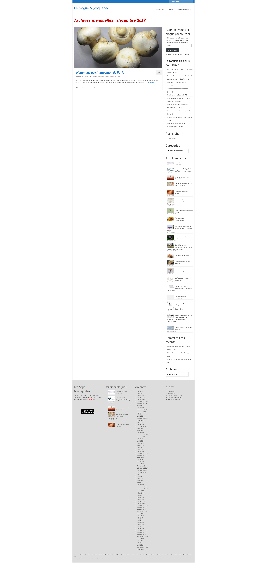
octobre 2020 (141, 437)
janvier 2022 (141, 424)
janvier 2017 (141, 485)
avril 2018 (140, 462)
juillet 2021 (140, 428)
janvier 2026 (141, 399)
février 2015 (141, 526)
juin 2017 (140, 474)
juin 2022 (140, 422)
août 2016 (140, 491)
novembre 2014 (142, 532)
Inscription (171, 391)
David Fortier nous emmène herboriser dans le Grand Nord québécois (179, 247)
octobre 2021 (141, 426)
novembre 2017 (142, 470)
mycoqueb (170, 346)
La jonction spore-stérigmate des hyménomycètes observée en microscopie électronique (177, 306)
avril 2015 (140, 522)
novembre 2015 (142, 507)
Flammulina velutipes (182, 255)
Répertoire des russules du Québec (184, 211)
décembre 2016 (142, 487)
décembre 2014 (142, 530)
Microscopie (113, 76)
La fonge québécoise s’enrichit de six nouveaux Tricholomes (179, 288)
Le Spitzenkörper (180, 163)
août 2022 (140, 420)
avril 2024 (140, 416)
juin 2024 (140, 414)
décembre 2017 (142, 468)
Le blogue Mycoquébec (91, 8)
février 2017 (141, 482)
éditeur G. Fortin (83, 76)
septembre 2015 (142, 512)
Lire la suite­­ (150, 82)
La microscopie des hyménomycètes (181, 271)
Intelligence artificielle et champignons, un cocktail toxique (179, 229)
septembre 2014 (142, 537)
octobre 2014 (141, 534)
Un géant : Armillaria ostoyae (181, 192)
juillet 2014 (140, 541)
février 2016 (141, 501)
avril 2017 (140, 478)
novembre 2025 (142, 403)
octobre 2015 (141, 509)
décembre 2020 (142, 435)
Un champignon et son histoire (182, 262)
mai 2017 (140, 476)
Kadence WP (100, 558)
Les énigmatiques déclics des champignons (183, 184)
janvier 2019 (141, 451)
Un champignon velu (182, 177)
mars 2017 (140, 480)
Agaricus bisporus (81, 87)
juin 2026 (140, 391)
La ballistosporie (180, 296)
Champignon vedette (103, 76)
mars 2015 (140, 524)
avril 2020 (140, 441)
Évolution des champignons (179, 219)
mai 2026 (140, 393)
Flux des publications (175, 395)
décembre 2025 (142, 401)
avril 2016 (140, 497)
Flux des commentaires (175, 397)
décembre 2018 (142, 453)
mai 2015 (140, 520)
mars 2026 (140, 395)
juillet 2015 (140, 516)
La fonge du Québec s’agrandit (182, 279)
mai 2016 (140, 495)
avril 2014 (140, 545)
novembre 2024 (142, 410)
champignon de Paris (91, 87)
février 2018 (141, 466)
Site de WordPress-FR (175, 399)
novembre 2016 (142, 489)
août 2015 (140, 514)
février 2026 (141, 397)
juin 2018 (140, 460)
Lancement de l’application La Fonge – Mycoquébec (184, 170)
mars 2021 (140, 430)
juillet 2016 (140, 493)
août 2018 (140, 457)
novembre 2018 (142, 455)
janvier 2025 (141, 408)
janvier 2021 (141, 433)
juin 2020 (140, 439)
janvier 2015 (141, 528)
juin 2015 (140, 518)
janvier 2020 (141, 445)
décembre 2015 (142, 505)
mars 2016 (140, 499)
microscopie (100, 87)
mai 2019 (140, 447)
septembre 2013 (142, 547)
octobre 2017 (141, 472)
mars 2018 (140, 464)
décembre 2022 (142, 418)
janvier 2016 (141, 503)
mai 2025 (140, 405)
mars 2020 (140, 443)
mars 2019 (140, 449)
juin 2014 (140, 543)
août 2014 (140, 539)
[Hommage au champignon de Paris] (118, 47)
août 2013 (140, 549)
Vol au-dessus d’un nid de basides (183, 328)
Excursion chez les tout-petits (183, 238)
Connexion (171, 393)
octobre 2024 (141, 412)
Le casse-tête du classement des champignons (176, 202)
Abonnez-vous (172, 50)
